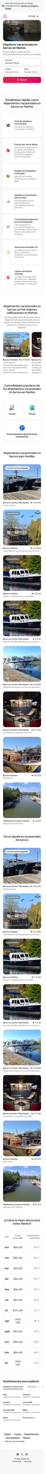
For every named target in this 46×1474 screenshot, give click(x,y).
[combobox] (22, 63)
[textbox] (12, 71)
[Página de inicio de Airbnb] (5, 16)
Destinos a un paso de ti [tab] (13, 1387)
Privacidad (17, 1461)
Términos (27, 1461)
